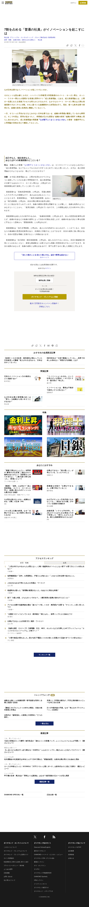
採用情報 (71, 854)
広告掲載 (7, 873)
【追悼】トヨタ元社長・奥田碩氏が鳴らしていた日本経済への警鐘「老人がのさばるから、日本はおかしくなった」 (23, 360)
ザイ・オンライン (40, 865)
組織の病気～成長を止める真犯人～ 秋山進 (27, 40)
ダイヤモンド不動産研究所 (42, 873)
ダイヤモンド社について (76, 843)
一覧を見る (44, 723)
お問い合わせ (8, 876)
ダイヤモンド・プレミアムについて (15, 851)
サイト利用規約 (9, 858)
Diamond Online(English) (42, 847)
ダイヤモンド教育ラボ (41, 887)
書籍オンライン (39, 862)
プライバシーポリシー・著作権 (14, 865)
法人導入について (9, 880)
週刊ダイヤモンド (40, 851)
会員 (64, 563)
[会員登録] (82, 3)
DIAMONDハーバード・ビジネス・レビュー (48, 854)
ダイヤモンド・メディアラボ (43, 891)
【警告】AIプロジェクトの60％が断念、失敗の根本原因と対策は (23, 708)
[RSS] (54, 837)
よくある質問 (8, 869)
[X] (35, 837)
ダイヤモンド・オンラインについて (16, 843)
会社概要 (71, 851)
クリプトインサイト (40, 884)
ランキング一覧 (44, 654)
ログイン (73, 2)
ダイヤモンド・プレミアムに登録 (44, 296)
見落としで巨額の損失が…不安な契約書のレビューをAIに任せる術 (66, 701)
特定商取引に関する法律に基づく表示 (16, 862)
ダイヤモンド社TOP (74, 847)
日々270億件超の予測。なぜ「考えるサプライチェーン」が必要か (66, 708)
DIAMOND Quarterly (40, 876)
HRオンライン (38, 880)
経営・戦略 (8, 40)
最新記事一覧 (44, 781)
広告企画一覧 (52, 794)
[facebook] (44, 837)
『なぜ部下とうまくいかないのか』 (52, 119)
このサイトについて (10, 847)
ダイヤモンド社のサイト (42, 843)
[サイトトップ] (8, 2)
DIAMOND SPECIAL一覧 (13, 794)
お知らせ (71, 858)
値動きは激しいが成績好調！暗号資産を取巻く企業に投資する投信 (23, 701)
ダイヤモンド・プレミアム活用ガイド (16, 854)
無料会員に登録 (44, 280)
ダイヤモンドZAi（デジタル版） (44, 858)
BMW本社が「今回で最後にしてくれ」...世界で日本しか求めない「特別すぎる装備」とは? (66, 359)
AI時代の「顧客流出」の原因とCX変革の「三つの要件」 (23, 716)
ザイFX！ (37, 869)
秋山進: (29, 37)
